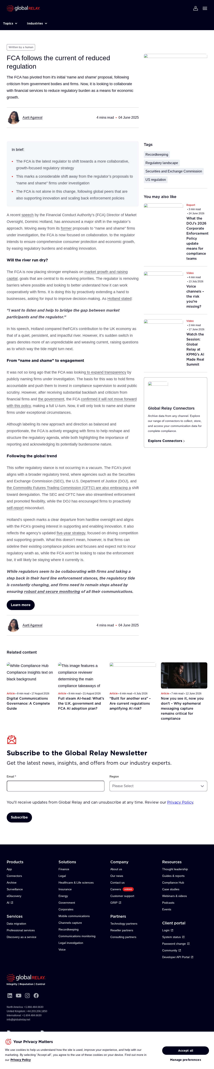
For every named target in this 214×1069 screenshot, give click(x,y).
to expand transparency (106, 372)
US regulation (155, 179)
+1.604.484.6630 (32, 1015)
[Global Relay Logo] (26, 979)
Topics (8, 23)
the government (51, 399)
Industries (35, 23)
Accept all (185, 1050)
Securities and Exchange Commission (173, 171)
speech (28, 215)
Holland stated (119, 299)
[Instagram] (27, 995)
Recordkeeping (156, 154)
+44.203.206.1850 (36, 1011)
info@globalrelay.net (18, 1019)
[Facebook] (36, 995)
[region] (107, 1050)
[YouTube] (18, 995)
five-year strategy (71, 533)
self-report (15, 508)
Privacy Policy (20, 1059)
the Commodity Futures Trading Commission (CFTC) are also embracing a (69, 488)
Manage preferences (185, 1059)
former (66, 228)
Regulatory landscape (161, 163)
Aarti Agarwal (32, 117)
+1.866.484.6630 (33, 1007)
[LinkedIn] (10, 995)
